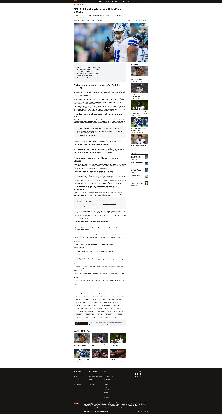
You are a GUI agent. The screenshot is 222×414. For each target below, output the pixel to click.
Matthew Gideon (79, 20)
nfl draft (77, 308)
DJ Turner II (96, 296)
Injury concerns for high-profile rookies (85, 75)
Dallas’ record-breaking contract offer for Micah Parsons (88, 67)
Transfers (123, 1)
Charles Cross (115, 290)
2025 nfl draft (87, 286)
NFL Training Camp (108, 308)
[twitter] (138, 374)
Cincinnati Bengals (79, 293)
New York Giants (116, 305)
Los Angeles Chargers (97, 302)
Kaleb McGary (111, 299)
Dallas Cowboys (97, 293)
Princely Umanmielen (101, 311)
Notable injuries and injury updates (84, 79)
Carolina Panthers (106, 290)
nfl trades (100, 308)
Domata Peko (104, 296)
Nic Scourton (118, 308)
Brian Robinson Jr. (96, 290)
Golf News (106, 392)
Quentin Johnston (79, 314)
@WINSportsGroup (88, 201)
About (75, 374)
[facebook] (135, 374)
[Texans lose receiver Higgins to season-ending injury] (100, 338)
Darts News (106, 389)
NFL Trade (93, 308)
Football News (99, 1)
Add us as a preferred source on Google (138, 20)
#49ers (106, 128)
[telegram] (138, 376)
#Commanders (84, 128)
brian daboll (87, 290)
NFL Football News (80, 4)
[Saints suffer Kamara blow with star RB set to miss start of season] (118, 338)
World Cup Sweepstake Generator (95, 376)
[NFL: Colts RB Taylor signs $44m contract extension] (82, 353)
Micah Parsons (108, 302)
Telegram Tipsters (92, 384)
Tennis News (106, 397)
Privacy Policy (76, 379)
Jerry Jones (94, 299)
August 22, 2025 (95, 135)
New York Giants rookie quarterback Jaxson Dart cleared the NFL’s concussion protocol (98, 180)
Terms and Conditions (78, 384)
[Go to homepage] (77, 1)
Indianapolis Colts (121, 296)
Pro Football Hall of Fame (119, 311)
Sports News (107, 1)
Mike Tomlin (78, 305)
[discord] (140, 376)
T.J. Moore (86, 317)
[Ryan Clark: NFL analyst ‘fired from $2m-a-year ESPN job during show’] (118, 353)
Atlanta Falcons (79, 290)
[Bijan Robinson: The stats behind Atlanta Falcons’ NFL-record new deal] (100, 353)
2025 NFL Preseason (97, 286)
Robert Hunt (100, 314)
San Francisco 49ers (109, 314)
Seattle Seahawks (120, 314)
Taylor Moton (93, 317)
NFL (123, 305)
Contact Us (76, 376)
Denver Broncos (79, 296)
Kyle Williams (78, 302)
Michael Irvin (116, 302)
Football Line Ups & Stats (94, 381)
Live (128, 1)
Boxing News (106, 387)
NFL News (106, 384)
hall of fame (113, 296)
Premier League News (108, 376)
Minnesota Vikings (87, 305)
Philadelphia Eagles (79, 311)
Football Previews (115, 1)
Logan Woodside (87, 302)
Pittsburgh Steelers (89, 311)
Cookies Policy (76, 381)
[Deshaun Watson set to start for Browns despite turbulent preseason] (82, 338)
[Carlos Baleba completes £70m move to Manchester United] (146, 157)
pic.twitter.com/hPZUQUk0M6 (109, 204)
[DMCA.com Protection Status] (104, 411)
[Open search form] (147, 1)
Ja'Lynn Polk (78, 299)
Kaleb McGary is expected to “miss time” (91, 227)
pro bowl (109, 311)
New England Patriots (106, 305)
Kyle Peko (119, 299)
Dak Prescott (88, 293)
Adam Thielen (116, 286)
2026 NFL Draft (107, 286)
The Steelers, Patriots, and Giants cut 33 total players (88, 73)
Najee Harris (96, 305)
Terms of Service (77, 387)
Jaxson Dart (86, 299)
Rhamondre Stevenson (90, 314)
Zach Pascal (115, 317)
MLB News (106, 394)
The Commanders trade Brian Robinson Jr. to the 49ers (88, 69)
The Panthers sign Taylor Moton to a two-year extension (88, 77)
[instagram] (140, 374)
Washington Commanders (104, 317)
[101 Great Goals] (78, 407)
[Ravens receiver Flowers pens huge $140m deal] (139, 139)
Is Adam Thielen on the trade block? (84, 71)
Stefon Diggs (78, 317)
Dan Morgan (106, 293)
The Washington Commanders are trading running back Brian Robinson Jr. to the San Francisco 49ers (96, 119)
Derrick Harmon (88, 296)
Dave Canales (114, 293)
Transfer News (92, 374)
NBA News (106, 381)
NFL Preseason (85, 308)
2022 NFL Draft (79, 286)
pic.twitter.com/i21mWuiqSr (88, 132)
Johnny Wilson (102, 299)
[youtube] (135, 376)
